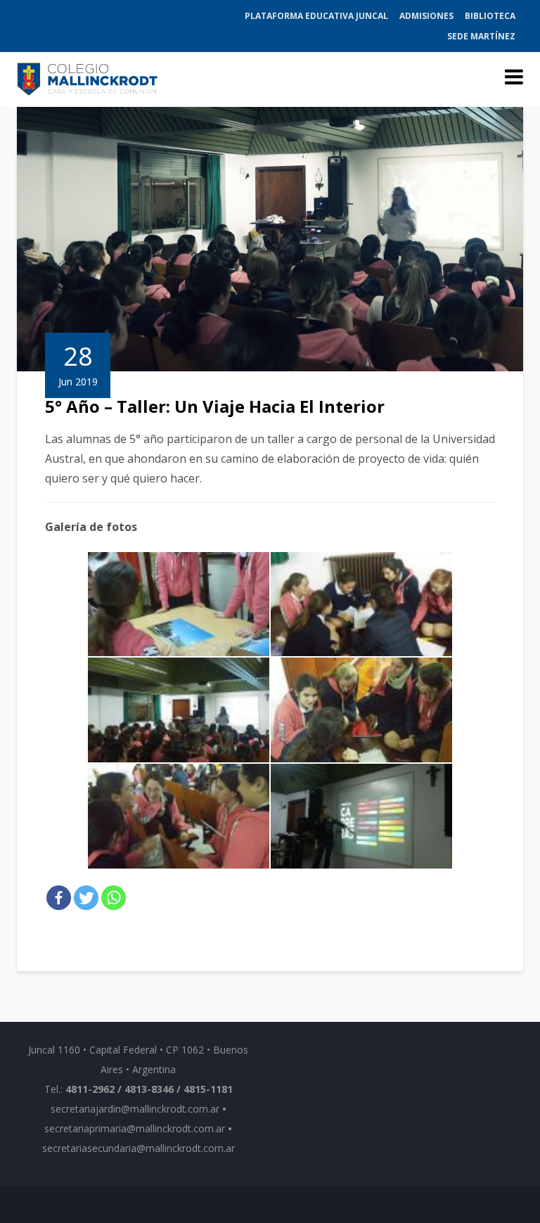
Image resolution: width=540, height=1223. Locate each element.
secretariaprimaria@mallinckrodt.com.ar (134, 1128)
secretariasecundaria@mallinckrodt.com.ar (138, 1148)
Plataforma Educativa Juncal (316, 16)
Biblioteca (490, 16)
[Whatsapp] (113, 897)
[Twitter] (86, 897)
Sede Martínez (481, 36)
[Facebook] (58, 897)
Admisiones (426, 16)
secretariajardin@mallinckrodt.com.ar (135, 1108)
